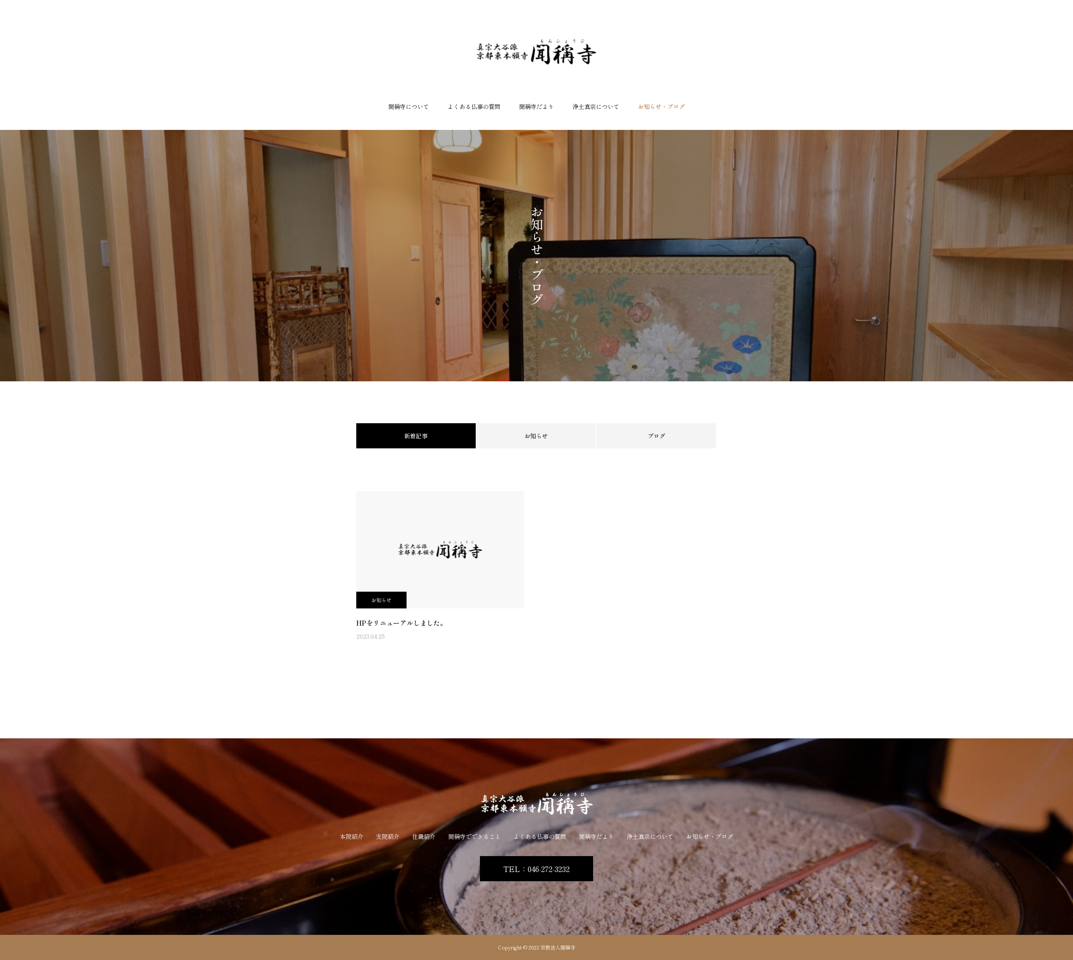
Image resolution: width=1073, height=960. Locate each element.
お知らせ (536, 436)
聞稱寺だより (596, 836)
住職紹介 (423, 836)
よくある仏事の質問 (474, 106)
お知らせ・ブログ (661, 106)
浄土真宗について (596, 106)
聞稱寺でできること (474, 836)
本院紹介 (351, 836)
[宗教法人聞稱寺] (536, 51)
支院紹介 (387, 836)
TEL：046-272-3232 (536, 868)
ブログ (656, 436)
